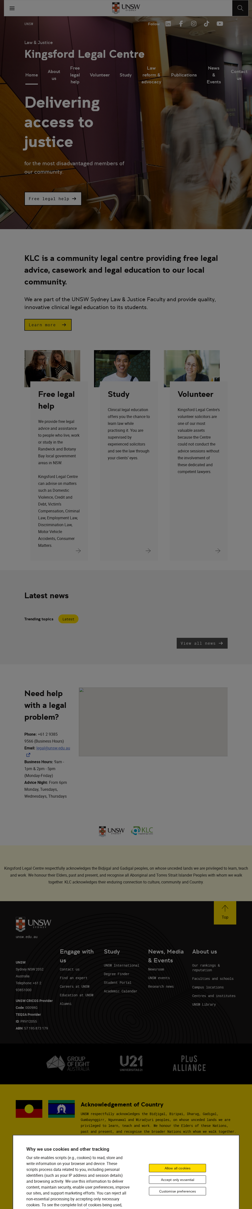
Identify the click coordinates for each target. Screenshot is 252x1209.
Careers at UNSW (74, 986)
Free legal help (75, 75)
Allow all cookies (177, 1168)
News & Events (214, 75)
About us (54, 75)
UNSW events (159, 977)
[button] (53, 199)
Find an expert (73, 977)
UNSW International (121, 965)
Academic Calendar (120, 991)
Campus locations (208, 987)
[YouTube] (219, 24)
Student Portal (117, 982)
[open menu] (12, 8)
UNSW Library (204, 1004)
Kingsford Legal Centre (84, 53)
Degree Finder (116, 973)
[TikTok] (206, 24)
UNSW (28, 23)
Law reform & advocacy (151, 75)
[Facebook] (180, 24)
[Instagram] (193, 24)
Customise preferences (177, 1191)
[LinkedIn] (168, 24)
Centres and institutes (214, 995)
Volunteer (100, 74)
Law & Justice (38, 42)
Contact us (239, 75)
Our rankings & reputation (206, 967)
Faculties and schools (213, 978)
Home (31, 74)
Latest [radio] (68, 619)
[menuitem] (31, 75)
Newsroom (156, 969)
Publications (184, 74)
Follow (154, 24)
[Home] (126, 8)
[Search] (240, 8)
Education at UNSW (76, 995)
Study (126, 74)
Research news (161, 986)
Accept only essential (177, 1180)
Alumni (66, 1003)
